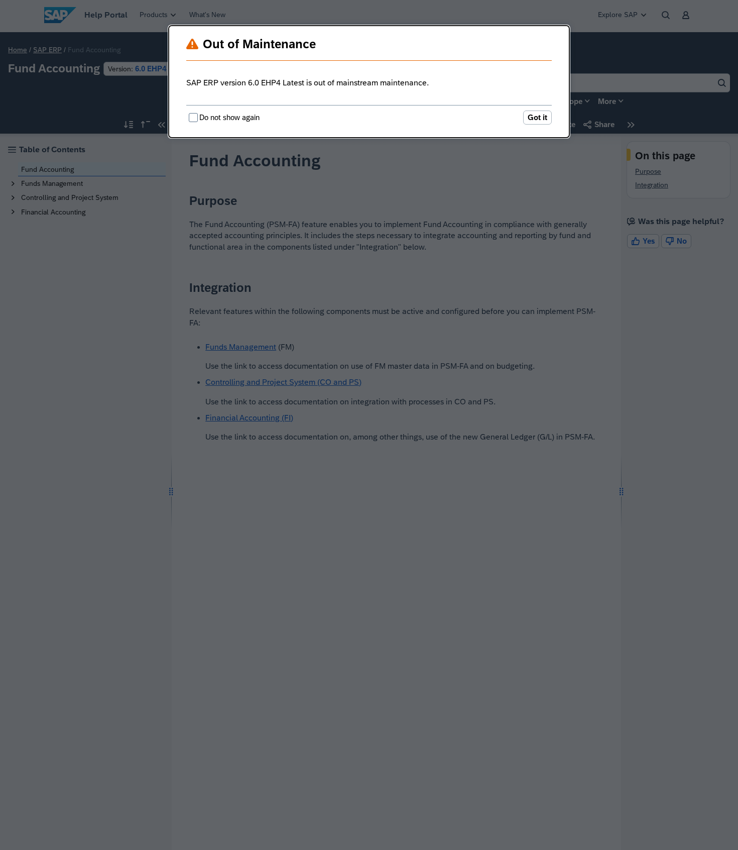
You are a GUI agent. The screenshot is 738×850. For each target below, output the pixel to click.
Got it (537, 117)
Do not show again (229, 117)
